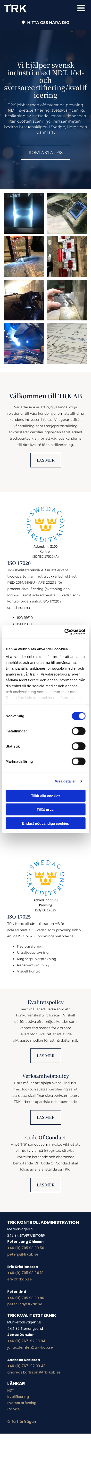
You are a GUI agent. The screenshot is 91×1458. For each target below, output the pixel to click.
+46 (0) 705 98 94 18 (25, 1272)
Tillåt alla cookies (45, 795)
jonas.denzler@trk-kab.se (30, 1347)
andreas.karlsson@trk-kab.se (33, 1372)
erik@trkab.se (19, 1279)
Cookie (13, 1409)
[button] (78, 8)
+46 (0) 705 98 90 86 (25, 1298)
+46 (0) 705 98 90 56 (25, 1248)
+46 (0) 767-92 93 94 (26, 1341)
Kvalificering (18, 1396)
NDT (10, 1390)
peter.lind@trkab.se (24, 1304)
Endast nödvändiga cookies (45, 823)
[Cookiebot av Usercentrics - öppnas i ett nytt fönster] (64, 632)
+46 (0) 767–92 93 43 (26, 1365)
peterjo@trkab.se (22, 1254)
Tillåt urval (45, 809)
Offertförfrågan (21, 1421)
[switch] (78, 731)
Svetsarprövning (21, 1402)
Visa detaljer (65, 781)
